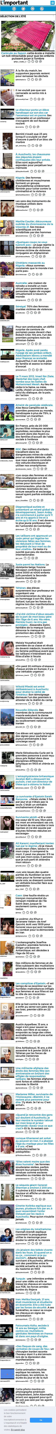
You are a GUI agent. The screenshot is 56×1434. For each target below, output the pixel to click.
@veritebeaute (21, 1223)
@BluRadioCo (21, 80)
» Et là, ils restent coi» (34, 1121)
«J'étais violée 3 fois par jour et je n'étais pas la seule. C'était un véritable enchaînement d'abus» (34, 802)
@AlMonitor (20, 1293)
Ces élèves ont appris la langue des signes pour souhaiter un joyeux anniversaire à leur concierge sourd (35, 737)
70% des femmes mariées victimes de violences (34, 308)
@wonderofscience (23, 1199)
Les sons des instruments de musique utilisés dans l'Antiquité (33, 204)
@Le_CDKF (20, 889)
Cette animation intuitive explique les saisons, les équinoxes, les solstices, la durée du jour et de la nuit (32, 1373)
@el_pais (19, 558)
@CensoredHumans (23, 811)
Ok (41, 1420)
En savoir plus (18, 1430)
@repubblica (20, 972)
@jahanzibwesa (21, 1088)
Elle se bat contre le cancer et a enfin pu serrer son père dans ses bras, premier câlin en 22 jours (35, 1008)
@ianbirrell (20, 998)
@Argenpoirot (21, 300)
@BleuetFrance (21, 399)
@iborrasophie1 (21, 443)
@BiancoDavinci (22, 210)
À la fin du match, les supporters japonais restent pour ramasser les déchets (33, 73)
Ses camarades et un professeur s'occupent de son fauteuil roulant (33, 116)
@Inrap (18, 913)
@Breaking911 (21, 344)
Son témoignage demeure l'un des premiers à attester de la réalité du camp (34, 693)
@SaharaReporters (22, 195)
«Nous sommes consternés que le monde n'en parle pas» (34, 266)
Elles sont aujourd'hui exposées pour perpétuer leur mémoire (34, 161)
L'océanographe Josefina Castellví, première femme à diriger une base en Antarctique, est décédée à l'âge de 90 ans (33, 948)
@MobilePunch (21, 370)
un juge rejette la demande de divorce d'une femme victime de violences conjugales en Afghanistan (35, 248)
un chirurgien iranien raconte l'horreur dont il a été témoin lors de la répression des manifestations (35, 1353)
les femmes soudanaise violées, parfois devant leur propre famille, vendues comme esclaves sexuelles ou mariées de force (34, 1168)
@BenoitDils (20, 582)
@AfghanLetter (21, 936)
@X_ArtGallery (21, 146)
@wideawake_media (23, 469)
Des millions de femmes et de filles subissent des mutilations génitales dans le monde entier (35, 965)
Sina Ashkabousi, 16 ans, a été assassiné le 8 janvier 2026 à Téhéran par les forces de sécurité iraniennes (34, 1051)
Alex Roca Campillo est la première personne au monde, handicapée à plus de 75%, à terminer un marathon (34, 410)
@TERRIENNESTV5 (22, 1179)
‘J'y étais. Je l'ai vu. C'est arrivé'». (34, 1100)
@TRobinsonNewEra (23, 1155)
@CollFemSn (20, 313)
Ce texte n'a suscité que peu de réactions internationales (34, 545)
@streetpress (20, 1340)
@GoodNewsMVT (22, 1016)
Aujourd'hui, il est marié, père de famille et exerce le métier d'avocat (34, 358)
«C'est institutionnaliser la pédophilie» (35, 1145)
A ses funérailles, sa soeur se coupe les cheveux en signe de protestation (35, 1307)
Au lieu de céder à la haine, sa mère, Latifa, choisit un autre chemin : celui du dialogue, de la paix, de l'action (35, 386)
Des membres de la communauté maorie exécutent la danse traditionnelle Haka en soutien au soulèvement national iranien (34, 716)
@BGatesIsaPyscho (22, 636)
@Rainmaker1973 (22, 1381)
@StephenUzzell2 (22, 171)
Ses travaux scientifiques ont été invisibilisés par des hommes (34, 227)
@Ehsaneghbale (22, 608)
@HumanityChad (22, 99)
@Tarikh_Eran (21, 866)
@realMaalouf (21, 837)
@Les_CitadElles (22, 500)
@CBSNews (20, 1041)
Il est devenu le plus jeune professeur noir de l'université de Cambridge (35, 516)
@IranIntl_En (20, 727)
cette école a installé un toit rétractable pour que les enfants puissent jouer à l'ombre (28, 55)
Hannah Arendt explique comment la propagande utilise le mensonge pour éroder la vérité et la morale (33, 1235)
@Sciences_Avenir (22, 675)
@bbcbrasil (20, 529)
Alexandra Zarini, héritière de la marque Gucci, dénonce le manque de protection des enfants (35, 623)
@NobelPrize (20, 660)
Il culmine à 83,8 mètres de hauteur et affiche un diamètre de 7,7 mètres (35, 1190)
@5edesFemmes (22, 236)
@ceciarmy (20, 127)
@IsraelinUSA (20, 1108)
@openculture (21, 1244)
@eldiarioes (20, 957)
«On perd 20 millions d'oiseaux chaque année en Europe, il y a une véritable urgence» (35, 669)
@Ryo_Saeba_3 (20, 62)
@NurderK (19, 1132)
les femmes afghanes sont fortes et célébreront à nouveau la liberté (34, 1076)
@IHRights (19, 1059)
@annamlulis (20, 419)
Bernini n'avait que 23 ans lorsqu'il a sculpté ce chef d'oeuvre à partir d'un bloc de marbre (34, 138)
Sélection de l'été (13, 16)
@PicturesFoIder (21, 745)
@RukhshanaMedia (23, 257)
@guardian (20, 1363)
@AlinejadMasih (21, 1319)
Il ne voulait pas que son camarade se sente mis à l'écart (31, 93)
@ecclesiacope (21, 274)
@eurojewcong (21, 704)
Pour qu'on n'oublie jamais (35, 1212)
